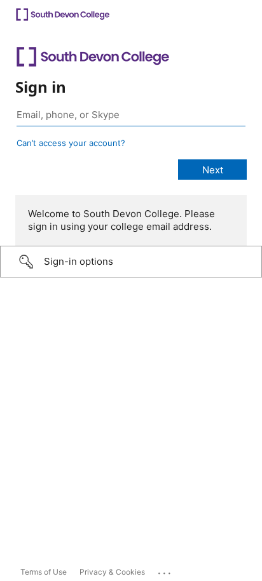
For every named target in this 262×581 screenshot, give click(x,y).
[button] (131, 261)
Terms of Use (43, 572)
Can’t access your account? (71, 143)
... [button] (165, 570)
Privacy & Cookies (112, 572)
